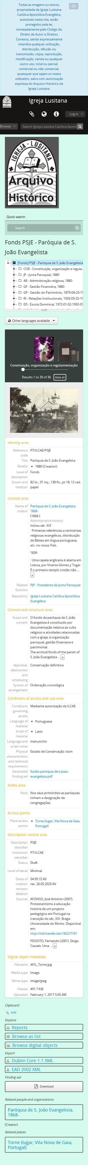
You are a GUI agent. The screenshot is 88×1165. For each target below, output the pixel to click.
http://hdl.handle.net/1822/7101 (53, 933)
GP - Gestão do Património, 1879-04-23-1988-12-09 (55, 292)
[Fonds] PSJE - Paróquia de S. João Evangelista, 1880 (52, 263)
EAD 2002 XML (26, 1069)
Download (46, 1086)
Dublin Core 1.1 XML (32, 1060)
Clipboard (32, 114)
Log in (73, 114)
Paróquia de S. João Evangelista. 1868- (41, 1112)
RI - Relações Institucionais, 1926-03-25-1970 (55, 298)
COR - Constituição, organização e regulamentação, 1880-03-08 (55, 269)
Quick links (56, 114)
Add (13, 1012)
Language (44, 114)
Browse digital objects (34, 1045)
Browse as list (26, 1036)
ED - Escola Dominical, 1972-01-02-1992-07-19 (55, 304)
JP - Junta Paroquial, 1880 (41, 275)
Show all (60, 377)
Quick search (16, 217)
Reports (19, 1027)
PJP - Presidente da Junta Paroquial (55, 585)
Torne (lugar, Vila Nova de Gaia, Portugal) (40, 1144)
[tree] (44, 284)
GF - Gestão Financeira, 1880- (44, 286)
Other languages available (30, 320)
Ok (74, 6)
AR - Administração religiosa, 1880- (48, 280)
